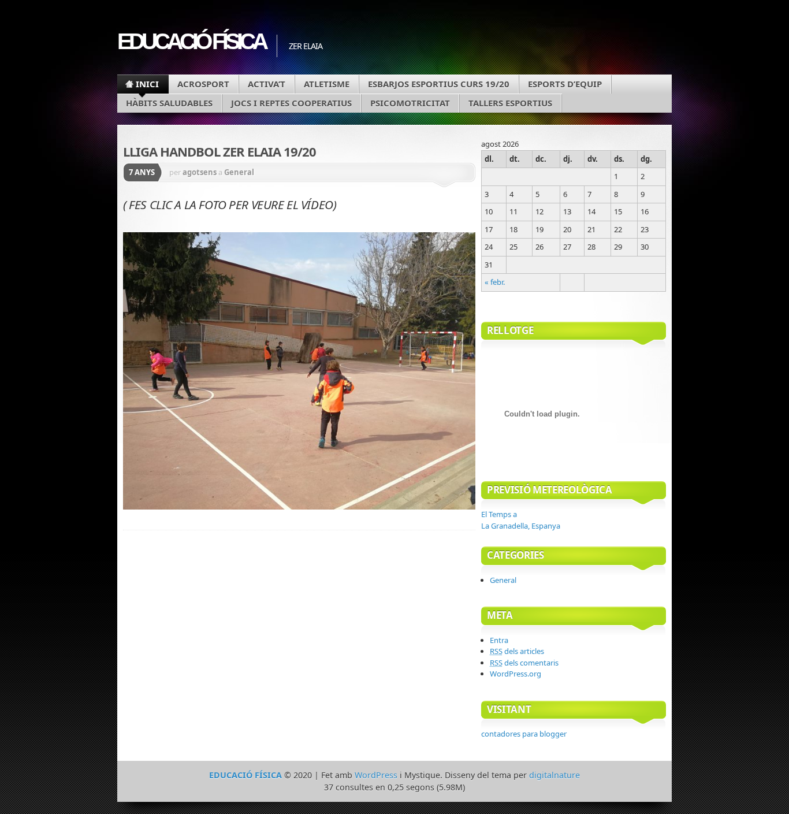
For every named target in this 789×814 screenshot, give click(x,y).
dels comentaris (524, 662)
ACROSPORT (203, 84)
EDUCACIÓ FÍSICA (191, 41)
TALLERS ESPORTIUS (510, 103)
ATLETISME (326, 84)
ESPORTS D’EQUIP (565, 84)
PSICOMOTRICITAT (410, 103)
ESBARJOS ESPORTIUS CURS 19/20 (438, 84)
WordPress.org (515, 673)
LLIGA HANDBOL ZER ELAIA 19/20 (219, 151)
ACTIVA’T (266, 84)
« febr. (495, 282)
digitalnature (554, 775)
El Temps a (520, 520)
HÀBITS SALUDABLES (169, 103)
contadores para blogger (524, 733)
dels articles (517, 651)
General (239, 172)
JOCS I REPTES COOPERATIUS (291, 103)
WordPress (376, 775)
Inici (147, 84)
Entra (499, 640)
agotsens (200, 172)
